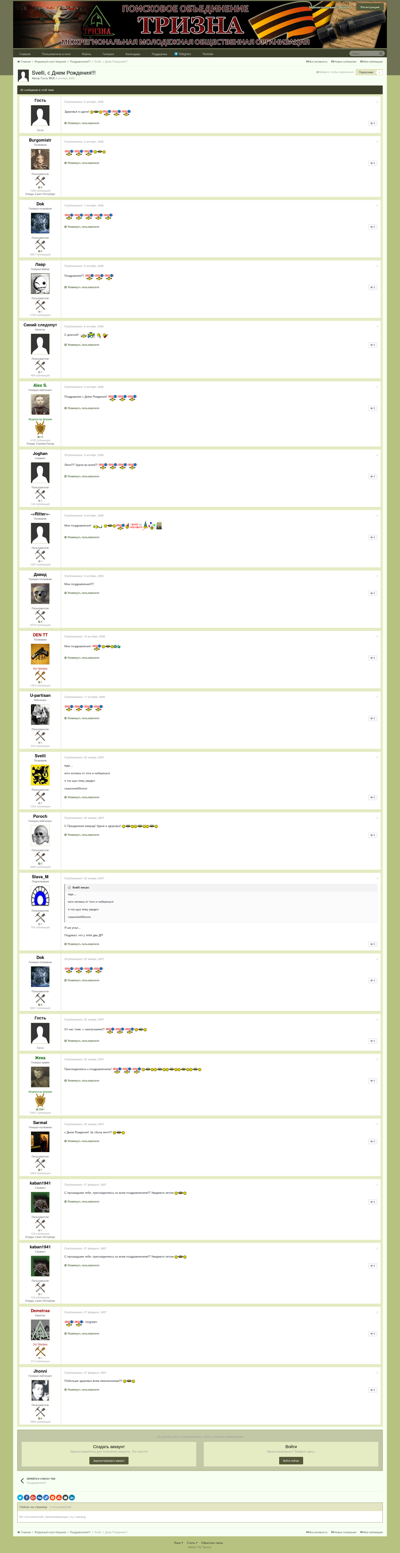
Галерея (108, 54)
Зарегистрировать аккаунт (109, 1460)
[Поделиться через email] (65, 1497)
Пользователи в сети (56, 54)
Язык (177, 1542)
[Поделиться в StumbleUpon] (59, 1497)
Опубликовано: (84, 102)
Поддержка (159, 54)
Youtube (207, 54)
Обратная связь (212, 1542)
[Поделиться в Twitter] (20, 1497)
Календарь (133, 54)
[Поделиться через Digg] (39, 1497)
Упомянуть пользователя (83, 123)
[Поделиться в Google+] (33, 1497)
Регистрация (370, 7)
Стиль (191, 1542)
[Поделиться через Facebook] (27, 1497)
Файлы (86, 54)
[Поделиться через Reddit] (52, 1497)
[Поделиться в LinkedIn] (72, 1497)
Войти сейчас (291, 1460)
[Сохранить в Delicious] (46, 1497)
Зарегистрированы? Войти (330, 7)
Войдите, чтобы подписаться (336, 72)
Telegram (185, 54)
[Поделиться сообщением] (377, 102)
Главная (25, 54)
